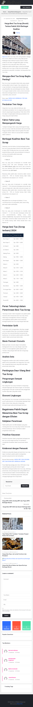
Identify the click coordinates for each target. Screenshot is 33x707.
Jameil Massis (12, 677)
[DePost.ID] (11, 2)
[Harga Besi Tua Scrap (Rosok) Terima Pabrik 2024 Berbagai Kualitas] (16, 45)
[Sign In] (27, 2)
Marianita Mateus (13, 650)
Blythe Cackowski (12, 668)
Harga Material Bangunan (22, 18)
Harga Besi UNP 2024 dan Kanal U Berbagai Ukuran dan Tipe (17, 507)
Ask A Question (27, 7)
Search (5, 7)
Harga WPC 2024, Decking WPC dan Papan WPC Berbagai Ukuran (16, 501)
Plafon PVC (20, 704)
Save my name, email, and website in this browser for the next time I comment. (16, 610)
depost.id (4, 56)
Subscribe (25, 485)
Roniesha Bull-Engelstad (12, 659)
